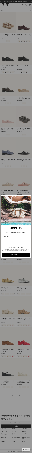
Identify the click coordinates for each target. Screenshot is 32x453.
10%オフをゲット (16, 254)
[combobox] (5, 241)
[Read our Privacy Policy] (28, 249)
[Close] (28, 197)
